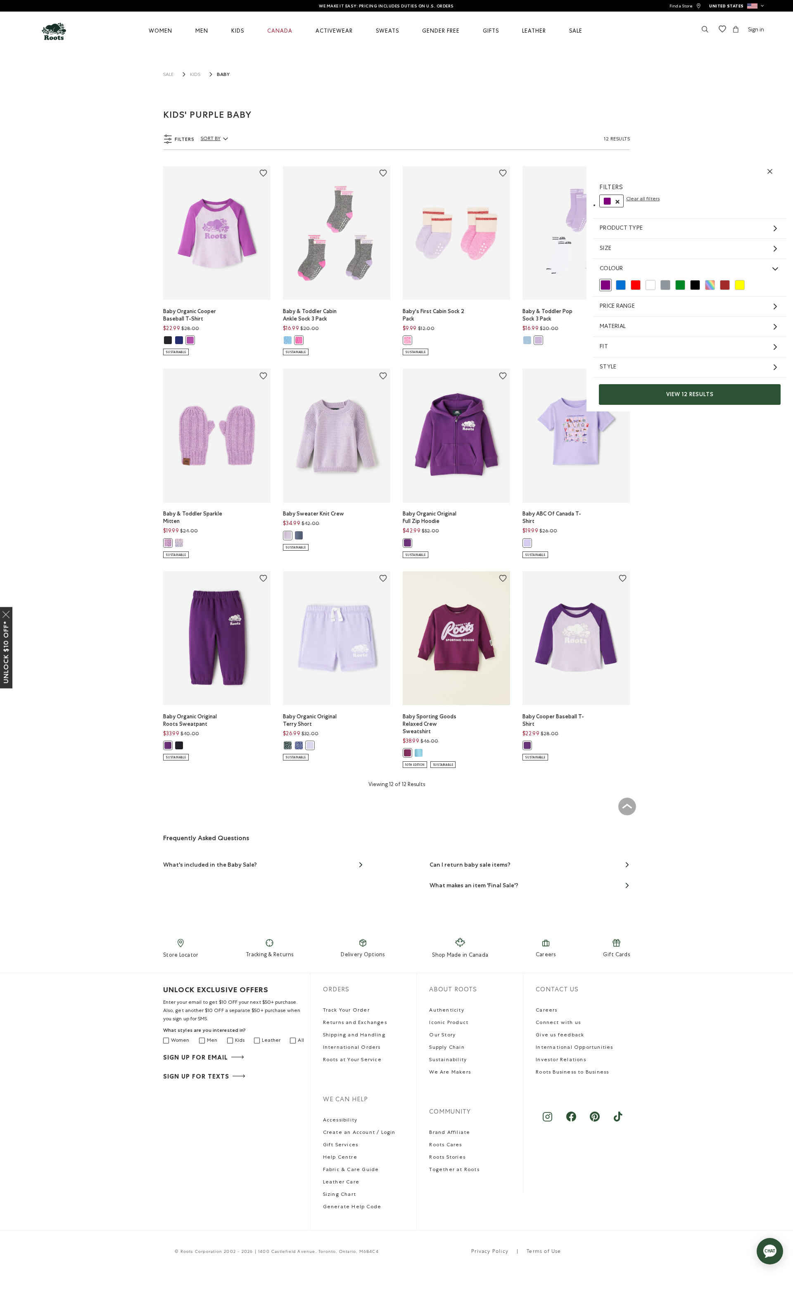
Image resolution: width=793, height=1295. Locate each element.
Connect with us (558, 1023)
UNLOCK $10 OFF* (6, 651)
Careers (546, 955)
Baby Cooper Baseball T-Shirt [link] (553, 720)
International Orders (352, 1048)
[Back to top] (627, 806)
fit (604, 347)
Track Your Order (346, 1010)
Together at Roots (454, 1170)
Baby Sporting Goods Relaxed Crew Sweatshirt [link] (429, 723)
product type (621, 228)
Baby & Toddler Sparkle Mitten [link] (192, 517)
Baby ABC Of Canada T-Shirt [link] (551, 517)
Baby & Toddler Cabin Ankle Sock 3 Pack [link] (310, 315)
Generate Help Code (352, 1207)
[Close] (6, 612)
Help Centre (340, 1157)
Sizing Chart (339, 1195)
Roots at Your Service (352, 1060)
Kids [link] (195, 75)
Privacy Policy (489, 1252)
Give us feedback (560, 1035)
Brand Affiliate (449, 1133)
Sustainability (448, 1060)
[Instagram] (547, 1121)
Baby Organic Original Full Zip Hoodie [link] (429, 517)
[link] (685, 6)
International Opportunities (574, 1048)
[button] (736, 6)
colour (611, 269)
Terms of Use (544, 1252)
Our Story (442, 1035)
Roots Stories (447, 1157)
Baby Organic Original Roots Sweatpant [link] (190, 720)
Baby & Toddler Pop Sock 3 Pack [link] (547, 315)
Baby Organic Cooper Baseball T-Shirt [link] (189, 315)
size (605, 249)
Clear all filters (643, 199)
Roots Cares (445, 1145)
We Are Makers (450, 1072)
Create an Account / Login (359, 1133)
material (613, 327)
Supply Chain (446, 1048)
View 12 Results (690, 394)
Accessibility (340, 1120)
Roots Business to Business (572, 1072)
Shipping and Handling (354, 1035)
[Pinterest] (594, 1121)
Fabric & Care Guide (351, 1170)
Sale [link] (168, 75)
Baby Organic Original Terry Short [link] (310, 720)
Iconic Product (448, 1023)
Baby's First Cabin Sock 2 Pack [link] (433, 315)
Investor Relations (561, 1060)
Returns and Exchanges (355, 1023)
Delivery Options (363, 955)
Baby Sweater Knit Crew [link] (313, 514)
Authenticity (446, 1010)
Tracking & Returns (270, 955)
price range (617, 306)
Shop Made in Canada (460, 955)
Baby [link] (223, 74)
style (608, 367)
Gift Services (341, 1145)
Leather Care (341, 1182)
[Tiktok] (618, 1121)
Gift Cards (616, 955)
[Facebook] (571, 1121)
